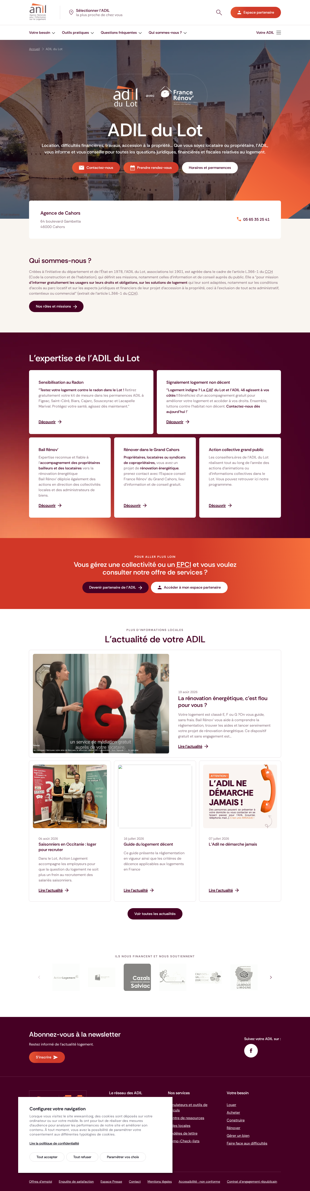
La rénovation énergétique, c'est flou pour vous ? (223, 701)
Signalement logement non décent (198, 382)
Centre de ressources (186, 1118)
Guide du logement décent (148, 844)
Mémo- (183, 1141)
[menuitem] (42, 32)
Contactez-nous (99, 167)
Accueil (34, 49)
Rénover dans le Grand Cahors (152, 449)
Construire (236, 1120)
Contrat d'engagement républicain (252, 1181)
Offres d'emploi (40, 1181)
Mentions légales (160, 1181)
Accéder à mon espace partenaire (192, 587)
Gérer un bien (238, 1135)
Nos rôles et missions (53, 306)
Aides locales (179, 1125)
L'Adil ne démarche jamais (233, 844)
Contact (135, 1181)
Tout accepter (47, 1157)
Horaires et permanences (210, 167)
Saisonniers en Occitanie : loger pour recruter (67, 847)
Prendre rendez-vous (154, 167)
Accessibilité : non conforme (199, 1181)
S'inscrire (43, 1057)
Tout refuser (82, 1157)
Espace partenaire (259, 12)
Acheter (233, 1112)
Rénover (233, 1128)
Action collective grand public (236, 449)
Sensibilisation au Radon (61, 382)
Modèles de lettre (182, 1133)
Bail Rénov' (48, 449)
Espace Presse (111, 1181)
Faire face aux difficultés (247, 1143)
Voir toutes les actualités (155, 913)
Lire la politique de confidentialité (54, 1143)
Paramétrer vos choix (123, 1157)
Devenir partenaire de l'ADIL (112, 587)
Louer (231, 1104)
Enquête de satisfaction (76, 1181)
